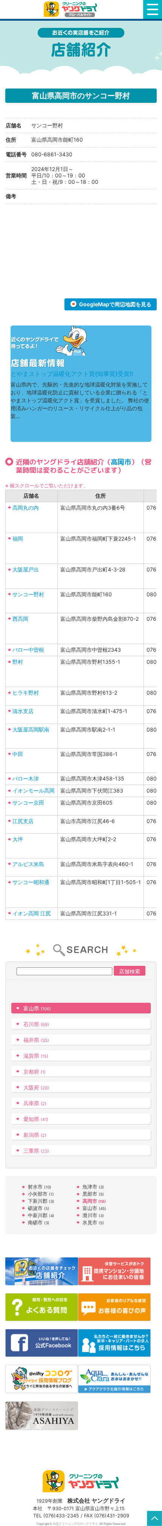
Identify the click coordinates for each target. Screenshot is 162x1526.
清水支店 (23, 711)
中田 (17, 754)
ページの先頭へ (154, 1518)
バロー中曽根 (28, 649)
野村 (17, 661)
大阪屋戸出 (25, 569)
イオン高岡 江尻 (31, 913)
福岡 (17, 538)
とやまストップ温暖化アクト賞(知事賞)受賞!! (72, 373)
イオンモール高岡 (33, 790)
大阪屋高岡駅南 (30, 729)
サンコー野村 (28, 594)
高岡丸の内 (25, 507)
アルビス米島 (28, 864)
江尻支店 (23, 821)
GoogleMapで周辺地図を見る (115, 304)
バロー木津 (25, 778)
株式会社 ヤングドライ (96, 1500)
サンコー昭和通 (30, 882)
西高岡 (20, 619)
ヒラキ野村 (25, 692)
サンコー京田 (28, 802)
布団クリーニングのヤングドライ (75, 1524)
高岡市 (121, 462)
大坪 (17, 839)
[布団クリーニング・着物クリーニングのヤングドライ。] (71, 9)
